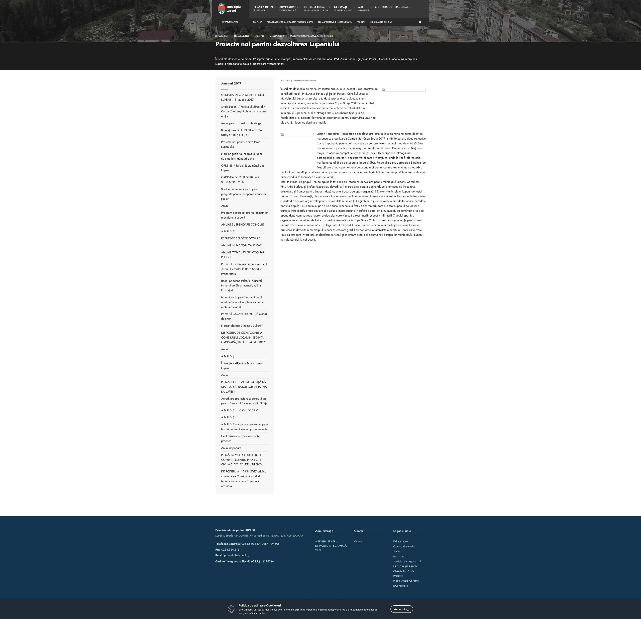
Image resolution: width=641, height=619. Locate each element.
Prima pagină (221, 36)
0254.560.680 (250, 544)
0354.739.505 (271, 544)
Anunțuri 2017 (277, 36)
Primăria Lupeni (241, 36)
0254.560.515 (230, 550)
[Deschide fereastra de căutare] (420, 22)
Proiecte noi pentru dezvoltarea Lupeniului (311, 36)
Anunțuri (259, 36)
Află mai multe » (258, 613)
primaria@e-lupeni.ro (236, 555)
